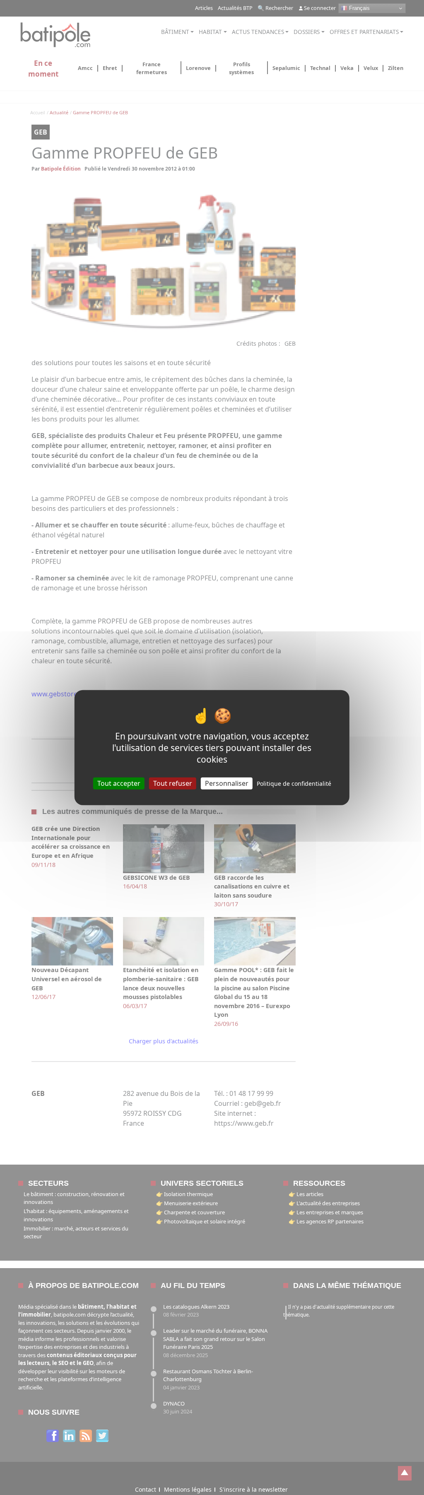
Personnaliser (226, 783)
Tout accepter (118, 783)
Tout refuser (172, 783)
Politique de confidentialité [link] (294, 783)
